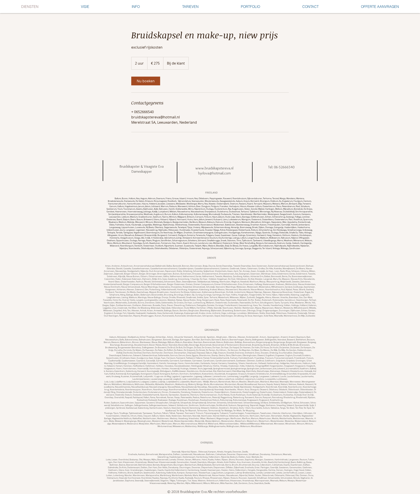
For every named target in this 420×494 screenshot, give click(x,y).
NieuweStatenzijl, (189, 387)
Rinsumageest (160, 201)
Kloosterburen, (297, 371)
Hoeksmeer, (234, 366)
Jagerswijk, (208, 368)
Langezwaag (115, 227)
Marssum (246, 222)
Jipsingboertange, (239, 368)
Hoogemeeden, (277, 366)
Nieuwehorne (183, 211)
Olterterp (159, 227)
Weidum (122, 222)
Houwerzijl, (175, 368)
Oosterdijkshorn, (222, 392)
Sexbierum (112, 209)
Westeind (156, 421)
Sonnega (239, 248)
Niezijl (236, 387)
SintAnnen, (194, 405)
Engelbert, (270, 355)
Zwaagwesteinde (227, 201)
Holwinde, (250, 366)
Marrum (164, 206)
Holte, (242, 366)
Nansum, (262, 384)
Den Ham (117, 462)
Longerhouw (253, 238)
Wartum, (255, 418)
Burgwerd (162, 235)
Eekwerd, (137, 355)
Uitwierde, (125, 416)
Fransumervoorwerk (283, 358)
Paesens (242, 203)
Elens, (228, 355)
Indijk (147, 238)
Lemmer (306, 217)
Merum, (108, 384)
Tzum (119, 209)
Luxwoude (140, 227)
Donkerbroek (304, 222)
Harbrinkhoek (281, 459)
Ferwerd (307, 203)
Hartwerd (261, 235)
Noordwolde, (231, 389)
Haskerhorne (304, 227)
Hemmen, (128, 366)
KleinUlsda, (251, 371)
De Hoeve (243, 245)
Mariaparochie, (166, 454)
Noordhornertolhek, (178, 389)
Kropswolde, (303, 374)
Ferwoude (200, 235)
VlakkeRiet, (137, 418)
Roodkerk (172, 201)
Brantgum (265, 201)
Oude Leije (230, 217)
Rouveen (240, 459)
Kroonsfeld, (292, 374)
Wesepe (146, 459)
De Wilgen (178, 232)
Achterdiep (161, 337)
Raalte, (211, 459)
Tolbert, (165, 413)
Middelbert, (117, 384)
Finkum (207, 217)
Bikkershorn (125, 342)
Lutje (111, 381)
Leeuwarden (115, 217)
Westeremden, (228, 421)
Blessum (202, 222)
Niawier (212, 203)
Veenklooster (246, 214)
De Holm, (256, 347)
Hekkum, (307, 363)
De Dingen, (188, 347)
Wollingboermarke (217, 426)
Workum (117, 243)
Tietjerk (198, 245)
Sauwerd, (151, 402)
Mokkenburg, (181, 384)
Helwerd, (111, 366)
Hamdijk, (142, 363)
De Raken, (179, 350)
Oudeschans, (277, 395)
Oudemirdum (220, 209)
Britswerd (148, 219)
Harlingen (269, 209)
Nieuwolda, (213, 387)
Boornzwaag (245, 227)
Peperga (206, 248)
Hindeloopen (305, 235)
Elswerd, (261, 355)
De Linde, (128, 350)
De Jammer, (284, 347)
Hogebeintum (131, 206)
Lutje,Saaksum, (133, 381)
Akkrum (151, 198)
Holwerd (153, 203)
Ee (280, 201)
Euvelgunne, (143, 358)
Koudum (214, 238)
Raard (250, 203)
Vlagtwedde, (296, 416)
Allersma (232, 337)
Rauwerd (227, 198)
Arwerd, (292, 337)
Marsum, (214, 381)
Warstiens (290, 198)
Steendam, (177, 408)
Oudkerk (159, 245)
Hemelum (276, 235)
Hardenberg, (202, 457)
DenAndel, (128, 353)
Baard (119, 219)
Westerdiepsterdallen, (184, 421)
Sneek (223, 240)
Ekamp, (215, 355)
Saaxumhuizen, (127, 402)
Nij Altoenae (276, 211)
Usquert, (147, 416)
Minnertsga (265, 211)
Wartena (300, 198)
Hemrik (294, 224)
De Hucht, (274, 347)
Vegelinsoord (139, 232)
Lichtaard (155, 206)
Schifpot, (265, 402)
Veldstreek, (234, 416)
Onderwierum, (155, 392)
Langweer (130, 230)
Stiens (238, 217)
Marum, (235, 381)
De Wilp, (282, 350)
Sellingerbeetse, (141, 405)
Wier (284, 222)
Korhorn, (175, 374)
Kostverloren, (208, 374)
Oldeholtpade (147, 248)
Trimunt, (200, 413)
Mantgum (246, 219)
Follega (298, 217)
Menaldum (256, 222)
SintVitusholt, (222, 405)
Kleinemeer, (275, 371)
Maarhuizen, (197, 381)
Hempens (305, 214)
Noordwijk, (219, 389)
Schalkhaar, (254, 454)
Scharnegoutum (179, 240)
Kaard (186, 243)
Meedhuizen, (254, 381)
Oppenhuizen (122, 240)
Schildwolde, (275, 402)
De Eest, (198, 347)
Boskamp (134, 459)
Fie (206, 358)
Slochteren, (271, 405)
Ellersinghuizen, (250, 355)
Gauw (234, 235)
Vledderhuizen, (150, 418)
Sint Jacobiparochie (117, 214)
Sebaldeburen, (118, 405)
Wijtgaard (181, 217)
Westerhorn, (241, 421)
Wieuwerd (140, 222)
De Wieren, (265, 350)
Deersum (160, 198)
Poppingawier (216, 198)
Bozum (139, 219)
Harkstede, (205, 363)
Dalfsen (176, 454)
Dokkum (274, 201)
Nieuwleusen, (199, 454)
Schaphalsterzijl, (199, 402)
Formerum (166, 243)
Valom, (162, 416)
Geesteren (269, 459)
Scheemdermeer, (235, 402)
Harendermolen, (192, 363)
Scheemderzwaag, (252, 402)
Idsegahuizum (126, 238)
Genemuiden (183, 462)
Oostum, (129, 395)
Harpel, (214, 363)
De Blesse (234, 245)
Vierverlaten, (277, 416)
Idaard (182, 198)
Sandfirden (166, 240)
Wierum (284, 203)
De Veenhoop (166, 232)
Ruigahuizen (237, 209)
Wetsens (276, 203)
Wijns (204, 245)
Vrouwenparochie (134, 214)
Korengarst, (165, 374)
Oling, (113, 392)
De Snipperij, (190, 350)
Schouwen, (305, 402)
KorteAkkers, (196, 374)
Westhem (288, 240)
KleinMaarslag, (239, 371)
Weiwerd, (119, 421)
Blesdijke (220, 245)
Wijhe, (154, 459)
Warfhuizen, (236, 418)
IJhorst (232, 459)
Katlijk (155, 211)
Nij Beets (150, 227)
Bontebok (298, 209)
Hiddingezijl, (197, 366)
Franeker (224, 206)
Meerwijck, (285, 381)
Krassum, (242, 374)
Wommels (158, 222)
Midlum (278, 209)
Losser (114, 459)
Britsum (190, 217)
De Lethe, (118, 350)
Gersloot (110, 211)
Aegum (143, 198)
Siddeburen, (183, 405)
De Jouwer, (295, 347)
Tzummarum (129, 209)
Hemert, (119, 366)
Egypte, (195, 355)
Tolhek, (172, 413)
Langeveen (294, 459)
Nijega (258, 232)
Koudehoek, (220, 374)
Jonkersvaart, (266, 368)
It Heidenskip (157, 238)
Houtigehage (234, 232)
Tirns (238, 240)
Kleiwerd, (285, 371)
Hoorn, (119, 368)
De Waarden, (245, 350)
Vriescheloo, (194, 418)
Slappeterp (276, 222)
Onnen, (165, 392)
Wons (109, 243)
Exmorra (191, 235)
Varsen (188, 459)
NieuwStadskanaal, (140, 387)
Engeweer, (280, 355)
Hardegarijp (306, 243)
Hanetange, (172, 363)
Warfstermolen (260, 214)
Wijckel (261, 209)
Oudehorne (222, 211)
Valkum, (155, 416)
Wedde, (275, 418)
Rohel (222, 230)
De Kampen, (306, 347)
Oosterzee (111, 219)
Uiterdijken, (297, 413)
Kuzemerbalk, (136, 376)
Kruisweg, (116, 376)
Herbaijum (234, 206)
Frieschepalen (274, 224)
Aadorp (141, 454)
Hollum (132, 198)
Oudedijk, (266, 395)
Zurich (146, 243)
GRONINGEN (212, 329)
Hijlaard (172, 219)
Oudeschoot (234, 211)
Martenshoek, (224, 381)
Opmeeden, (174, 395)
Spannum (307, 219)
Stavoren (231, 240)
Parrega (141, 240)
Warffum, (246, 418)
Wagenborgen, (223, 418)
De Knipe (308, 209)
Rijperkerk (169, 245)
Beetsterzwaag (243, 224)
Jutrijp (179, 238)
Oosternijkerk (223, 203)
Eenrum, (174, 355)
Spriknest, (121, 408)
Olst (140, 459)
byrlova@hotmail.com (214, 173)
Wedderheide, (286, 418)
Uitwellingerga (269, 240)
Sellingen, (129, 405)
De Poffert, (169, 350)
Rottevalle (283, 232)
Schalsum (305, 206)
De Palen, (159, 350)
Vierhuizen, (255, 416)
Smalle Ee (293, 232)
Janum (141, 206)
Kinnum (193, 243)
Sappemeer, (140, 402)
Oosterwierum (281, 219)
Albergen (259, 459)
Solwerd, (291, 405)
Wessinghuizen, (144, 421)
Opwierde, (185, 395)
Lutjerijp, (162, 381)
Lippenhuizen (127, 227)
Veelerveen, (177, 416)
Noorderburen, (295, 387)
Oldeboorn (204, 198)
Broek (255, 227)
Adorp (170, 337)
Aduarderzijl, (200, 337)
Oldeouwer (173, 230)
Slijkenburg (229, 248)
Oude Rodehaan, (238, 395)
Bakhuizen (148, 209)
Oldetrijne (183, 248)
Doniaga (269, 227)
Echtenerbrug (278, 217)
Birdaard (293, 203)
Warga (282, 198)
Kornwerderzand (201, 238)
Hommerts (114, 238)
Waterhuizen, (265, 418)
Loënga (236, 238)
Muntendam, (231, 384)
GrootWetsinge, (120, 363)
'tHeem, (242, 363)
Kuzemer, (125, 376)
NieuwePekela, (174, 387)
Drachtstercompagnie (203, 232)
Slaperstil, (254, 405)
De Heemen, (246, 347)
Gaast (217, 235)
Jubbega (147, 211)
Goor (248, 457)
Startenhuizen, (156, 408)
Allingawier (112, 235)
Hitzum (243, 206)
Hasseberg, (233, 363)
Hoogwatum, (110, 368)
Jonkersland (304, 224)
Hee (173, 243)
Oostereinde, (236, 392)
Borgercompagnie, (264, 342)
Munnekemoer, (217, 384)
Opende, (164, 395)
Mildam (173, 211)
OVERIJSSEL (206, 442)
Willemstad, (255, 423)
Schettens (192, 240)
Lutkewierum (234, 219)
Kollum (175, 214)
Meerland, (265, 381)
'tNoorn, (241, 389)
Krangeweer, (232, 374)
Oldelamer (173, 248)
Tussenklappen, (252, 413)
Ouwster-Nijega (212, 230)
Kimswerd (187, 238)
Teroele (119, 232)
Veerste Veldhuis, (221, 416)
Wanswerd (182, 206)
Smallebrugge (213, 240)
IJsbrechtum (169, 238)
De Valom (140, 201)
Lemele (172, 459)
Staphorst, (250, 459)
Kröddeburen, (263, 374)
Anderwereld (252, 337)
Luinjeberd (163, 211)
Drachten (188, 232)
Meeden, (243, 381)
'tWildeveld (245, 423)
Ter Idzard (267, 248)
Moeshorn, (170, 384)
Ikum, (200, 368)
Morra (200, 203)
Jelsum (221, 217)
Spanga (247, 248)
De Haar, (216, 347)
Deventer (231, 454)
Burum (167, 214)
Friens (168, 198)
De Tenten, (211, 350)
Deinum (219, 222)
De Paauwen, (148, 350)
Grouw (175, 198)
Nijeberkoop (168, 224)
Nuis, (247, 389)
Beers (133, 219)
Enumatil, (297, 355)
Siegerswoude (170, 227)
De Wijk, (274, 350)
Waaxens (267, 203)
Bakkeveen (230, 224)
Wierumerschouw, (189, 423)
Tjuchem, (157, 413)
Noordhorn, (147, 389)
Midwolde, (160, 384)
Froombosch (300, 358)
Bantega (246, 217)
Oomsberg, (186, 392)
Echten (268, 217)
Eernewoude (270, 243)
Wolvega (284, 248)
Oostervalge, (293, 392)
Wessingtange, (130, 421)
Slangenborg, (243, 405)
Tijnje (189, 227)
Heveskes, (169, 366)
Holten (218, 459)
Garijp (288, 243)
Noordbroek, (272, 387)
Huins (190, 219)
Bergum (260, 243)
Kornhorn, (185, 374)
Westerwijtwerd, (119, 423)
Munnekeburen (266, 245)
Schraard (202, 240)
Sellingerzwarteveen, (158, 405)
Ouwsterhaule (197, 230)
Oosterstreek (195, 248)
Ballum (118, 198)
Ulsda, (140, 416)
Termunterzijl (214, 410)
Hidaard (164, 219)
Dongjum (205, 206)
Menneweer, (296, 381)
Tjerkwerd (257, 240)
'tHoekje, (224, 366)
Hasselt (193, 462)
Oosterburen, (207, 392)
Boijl (227, 245)
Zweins (139, 209)
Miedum (134, 217)
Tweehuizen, (266, 413)
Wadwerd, (211, 418)
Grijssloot (290, 360)
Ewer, (151, 358)
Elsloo (111, 224)
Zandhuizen (294, 248)
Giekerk (295, 243)
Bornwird (254, 201)
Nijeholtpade (280, 245)
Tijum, (116, 413)
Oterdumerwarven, (209, 395)
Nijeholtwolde (293, 245)
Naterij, (277, 384)
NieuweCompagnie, (158, 387)
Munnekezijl (214, 214)
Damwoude (129, 201)
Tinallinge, (124, 413)
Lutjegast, (145, 381)
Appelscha (292, 222)
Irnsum (190, 198)
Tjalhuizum (247, 240)
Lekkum (125, 217)
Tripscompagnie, (212, 413)
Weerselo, (287, 454)
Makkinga (157, 224)
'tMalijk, (206, 381)
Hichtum (286, 235)
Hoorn (179, 243)
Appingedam (273, 337)
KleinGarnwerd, (224, 371)
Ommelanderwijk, (124, 392)
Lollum (243, 238)
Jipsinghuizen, (253, 368)
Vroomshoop (141, 462)
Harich (172, 209)
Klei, (215, 371)
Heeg (269, 235)
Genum (112, 206)
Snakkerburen (145, 217)
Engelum (237, 222)
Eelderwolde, (164, 355)
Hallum (120, 206)
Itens (196, 219)
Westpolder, (144, 423)
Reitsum (173, 206)
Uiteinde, (276, 413)
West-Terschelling (247, 243)
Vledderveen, (163, 418)
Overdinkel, (124, 459)
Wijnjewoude (207, 227)
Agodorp (211, 337)
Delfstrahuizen (257, 217)
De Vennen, (233, 350)
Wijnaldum (288, 209)
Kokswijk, (308, 371)
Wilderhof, (203, 423)
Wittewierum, (179, 426)
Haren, (181, 363)
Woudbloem (256, 426)
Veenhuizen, (207, 416)
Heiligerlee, (285, 363)
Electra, (222, 355)
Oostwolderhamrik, (151, 395)
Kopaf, (156, 374)
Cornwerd (172, 235)
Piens (278, 206)
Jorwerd (209, 219)
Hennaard (181, 219)
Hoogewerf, (289, 366)
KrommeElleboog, (278, 374)
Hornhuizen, (155, 368)
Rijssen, (225, 459)
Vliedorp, (174, 418)
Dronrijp (228, 222)
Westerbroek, (167, 421)
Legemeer (140, 230)
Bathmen (210, 454)
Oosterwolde (194, 224)
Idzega (137, 238)
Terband (245, 211)
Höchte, (216, 366)
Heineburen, (296, 363)
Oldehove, (274, 389)
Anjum (246, 201)
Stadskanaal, (132, 408)
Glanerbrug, (163, 457)
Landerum (203, 243)
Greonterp (251, 235)
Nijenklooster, (246, 387)
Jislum (147, 206)
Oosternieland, (280, 392)
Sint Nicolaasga (280, 230)
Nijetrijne (123, 248)
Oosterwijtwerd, (306, 392)
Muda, (207, 384)
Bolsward (139, 235)
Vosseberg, (183, 418)
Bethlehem (301, 339)
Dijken (261, 227)
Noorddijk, (283, 387)
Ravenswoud (207, 224)
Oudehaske (184, 230)
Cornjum (199, 217)
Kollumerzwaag (201, 214)
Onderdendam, (140, 392)
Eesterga (290, 217)
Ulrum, (133, 416)
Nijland (294, 238)
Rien (291, 219)
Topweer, (180, 413)
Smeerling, (281, 405)
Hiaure (145, 203)
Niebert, (285, 384)
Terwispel (182, 227)
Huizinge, (184, 368)
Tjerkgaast (128, 232)
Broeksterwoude (115, 201)
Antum (263, 337)
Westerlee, (290, 421)
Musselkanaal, (251, 384)
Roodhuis (298, 219)
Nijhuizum (285, 238)
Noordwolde (134, 248)
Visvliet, (286, 416)
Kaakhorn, (305, 368)
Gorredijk (285, 224)
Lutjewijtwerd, (172, 381)
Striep (236, 243)
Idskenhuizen (113, 230)
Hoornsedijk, (143, 368)
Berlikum (193, 222)
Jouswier (161, 203)
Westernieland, (302, 421)
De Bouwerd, (161, 347)
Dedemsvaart (189, 457)
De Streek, (201, 350)
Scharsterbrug (265, 230)
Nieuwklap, (202, 387)
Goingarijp (279, 227)
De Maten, (137, 350)
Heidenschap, (273, 363)
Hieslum (294, 235)
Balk (156, 209)
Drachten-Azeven (258, 224)
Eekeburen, (127, 355)
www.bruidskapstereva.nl (214, 168)
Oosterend (256, 219)
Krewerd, (251, 374)
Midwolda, (150, 384)
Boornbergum (152, 232)
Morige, (200, 384)
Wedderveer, (299, 418)
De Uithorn (221, 350)
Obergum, (255, 389)
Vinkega (276, 248)
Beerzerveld (162, 459)
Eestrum (281, 243)
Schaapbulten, (162, 402)
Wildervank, (213, 423)
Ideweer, (193, 368)
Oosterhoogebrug (250, 392)
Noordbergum (126, 245)
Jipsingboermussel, (222, 368)
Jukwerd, (281, 368)
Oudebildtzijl (288, 211)
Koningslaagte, (134, 374)
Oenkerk (138, 245)
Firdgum (215, 206)
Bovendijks (183, 345)
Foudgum (298, 201)
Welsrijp (130, 222)
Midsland (217, 243)
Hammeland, (153, 363)
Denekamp (265, 454)
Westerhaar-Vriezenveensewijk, (162, 462)
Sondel (254, 209)
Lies (210, 243)
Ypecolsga (137, 243)
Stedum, (167, 408)
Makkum (264, 238)
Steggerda (256, 248)
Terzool (275, 198)
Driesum (149, 201)
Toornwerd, (190, 413)
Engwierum (287, 201)
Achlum (191, 206)
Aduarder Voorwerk (183, 337)
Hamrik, (163, 363)
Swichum (157, 217)
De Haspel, (234, 347)
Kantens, (110, 371)
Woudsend (127, 243)
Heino (204, 459)
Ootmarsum (276, 454)
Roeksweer (163, 400)
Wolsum (308, 240)
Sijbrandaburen (254, 198)
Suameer (179, 245)
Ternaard (258, 203)
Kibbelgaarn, (166, 371)
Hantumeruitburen (117, 203)
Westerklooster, (277, 421)
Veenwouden (198, 201)
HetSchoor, (150, 366)
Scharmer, (212, 402)
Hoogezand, (300, 366)
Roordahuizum (239, 198)
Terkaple (111, 232)
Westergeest (273, 214)
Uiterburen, (286, 413)
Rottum (254, 230)
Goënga (241, 235)
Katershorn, (120, 371)
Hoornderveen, (130, 368)
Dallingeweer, (148, 347)
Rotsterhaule (244, 230)
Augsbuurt (159, 214)
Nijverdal (225, 457)
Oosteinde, (196, 392)
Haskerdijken (290, 227)
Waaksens (113, 222)
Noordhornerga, (161, 389)
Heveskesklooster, (182, 366)
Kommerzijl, (121, 374)
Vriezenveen (128, 462)
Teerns (165, 217)
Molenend (114, 245)
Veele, (169, 416)
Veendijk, (196, 416)
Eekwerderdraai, (150, 355)
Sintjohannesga (294, 230)
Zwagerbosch (286, 214)
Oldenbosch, (294, 389)
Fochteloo (119, 224)
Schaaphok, (174, 402)
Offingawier (304, 238)
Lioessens (170, 203)
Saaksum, (115, 402)
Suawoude (189, 245)
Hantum (307, 201)
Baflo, (122, 339)
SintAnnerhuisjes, (208, 405)
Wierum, (177, 423)
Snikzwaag (307, 230)
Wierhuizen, (155, 423)
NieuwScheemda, (123, 387)
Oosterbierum (268, 206)
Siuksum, (232, 405)
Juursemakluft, (293, 368)
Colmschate (220, 454)
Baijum (126, 219)
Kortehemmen (248, 232)
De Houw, (265, 347)
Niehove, (293, 384)
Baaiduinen (154, 243)
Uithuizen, (308, 413)
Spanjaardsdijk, (302, 405)
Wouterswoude (212, 201)
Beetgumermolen (181, 222)
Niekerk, (301, 384)
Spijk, (312, 405)
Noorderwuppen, (133, 389)
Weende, (309, 418)
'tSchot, (296, 402)
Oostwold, (137, 395)
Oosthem (111, 240)
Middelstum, (129, 384)
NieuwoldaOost (226, 387)
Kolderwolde (181, 209)
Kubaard (218, 219)
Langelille (253, 245)
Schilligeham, (287, 402)
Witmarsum (298, 240)
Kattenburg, (131, 371)
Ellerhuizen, (237, 355)
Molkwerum (274, 238)
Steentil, (185, 408)
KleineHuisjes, (263, 371)
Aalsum (239, 201)
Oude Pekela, (224, 395)
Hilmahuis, (208, 366)
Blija (300, 203)
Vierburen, (244, 416)
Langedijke (147, 224)
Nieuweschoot (197, 211)
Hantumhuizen (134, 203)
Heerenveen (121, 211)
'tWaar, (203, 418)
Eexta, (189, 355)
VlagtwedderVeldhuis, (122, 418)
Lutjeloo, (154, 381)
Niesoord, (309, 384)
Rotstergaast (232, 230)
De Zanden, (291, 350)
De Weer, (255, 350)
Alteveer (241, 337)
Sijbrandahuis (184, 201)
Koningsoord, (147, 374)
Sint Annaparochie (303, 211)
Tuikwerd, (224, 413)
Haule (127, 224)
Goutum (297, 214)
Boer (198, 206)
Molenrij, (192, 384)
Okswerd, (264, 389)
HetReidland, (139, 366)
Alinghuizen (221, 337)
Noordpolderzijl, (206, 389)
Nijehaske (162, 230)
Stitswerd (205, 408)
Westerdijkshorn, (213, 421)
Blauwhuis (129, 235)
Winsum (149, 222)
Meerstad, (275, 381)
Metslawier (181, 203)
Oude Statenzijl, (254, 395)
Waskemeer (219, 224)
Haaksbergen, (176, 457)
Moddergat (192, 203)
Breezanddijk (150, 235)
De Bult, (179, 347)
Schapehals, (186, 402)
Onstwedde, (175, 392)
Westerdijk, (200, 421)
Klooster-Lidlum (254, 206)
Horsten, (165, 368)
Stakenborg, (143, 408)
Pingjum (156, 240)
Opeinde (266, 232)
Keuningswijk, (153, 371)
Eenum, (182, 355)
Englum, (289, 355)
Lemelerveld (186, 454)
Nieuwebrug (152, 230)
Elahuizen (163, 209)
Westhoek (148, 214)
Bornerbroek (152, 454)
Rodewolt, (153, 400)
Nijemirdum (199, 209)
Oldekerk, (283, 389)
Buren (125, 198)
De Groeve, (207, 347)
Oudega (210, 209)
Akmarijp (235, 227)
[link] (145, 81)
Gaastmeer (226, 235)
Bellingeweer (258, 339)
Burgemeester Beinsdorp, (130, 347)
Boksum (211, 222)
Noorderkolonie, (117, 389)
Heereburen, (252, 363)
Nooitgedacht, (259, 387)
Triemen (236, 214)
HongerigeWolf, (262, 366)
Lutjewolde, (185, 381)
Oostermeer (148, 245)
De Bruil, (171, 347)
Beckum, (234, 457)
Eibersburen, (205, 355)
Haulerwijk (136, 224)
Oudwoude (226, 214)
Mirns (190, 209)
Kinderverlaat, (206, 371)
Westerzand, (133, 423)
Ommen (180, 459)
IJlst (142, 238)
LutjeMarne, (120, 381)
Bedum (225, 339)
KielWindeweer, (179, 371)
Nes (138, 198)
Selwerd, (172, 405)
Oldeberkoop (181, 224)
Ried (298, 206)
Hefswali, (262, 363)
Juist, (275, 368)
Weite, (112, 421)
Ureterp (196, 227)
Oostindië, (120, 395)
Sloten (247, 209)
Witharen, (197, 459)
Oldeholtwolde (161, 248)
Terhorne (267, 198)
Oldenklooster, (307, 389)
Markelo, (256, 457)
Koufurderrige (225, 238)
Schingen (266, 222)
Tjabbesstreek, (136, 413)
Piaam (149, 240)
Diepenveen (242, 454)
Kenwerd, (142, 371)
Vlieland (211, 245)
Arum (121, 235)
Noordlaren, (193, 389)
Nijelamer (304, 245)
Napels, (270, 384)
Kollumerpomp (186, 214)
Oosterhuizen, (266, 392)
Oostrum (234, 203)
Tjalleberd (254, 211)
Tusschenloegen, (237, 413)
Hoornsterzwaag (135, 211)
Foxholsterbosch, (246, 358)
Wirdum (173, 217)
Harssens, (223, 363)
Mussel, (240, 384)
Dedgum (182, 235)
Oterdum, (195, 395)
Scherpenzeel (216, 248)
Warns (280, 240)
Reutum (303, 459)
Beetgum (167, 222)
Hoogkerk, (311, 366)
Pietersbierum (288, 206)
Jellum (202, 219)
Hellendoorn (214, 457)
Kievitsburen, (193, 371)
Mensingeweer (308, 381)
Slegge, (262, 405)
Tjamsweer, (148, 413)
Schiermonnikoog (222, 227)
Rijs (229, 209)
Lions (225, 219)
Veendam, (187, 416)
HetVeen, (160, 366)
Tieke (301, 232)
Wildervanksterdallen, (229, 423)
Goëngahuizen (221, 232)
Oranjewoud (210, 211)
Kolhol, (112, 374)
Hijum (214, 217)
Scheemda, (222, 402)
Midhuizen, (140, 384)
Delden (241, 457)
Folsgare (210, 235)
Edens (156, 219)
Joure (122, 230)
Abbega (308, 232)
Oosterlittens (268, 219)
